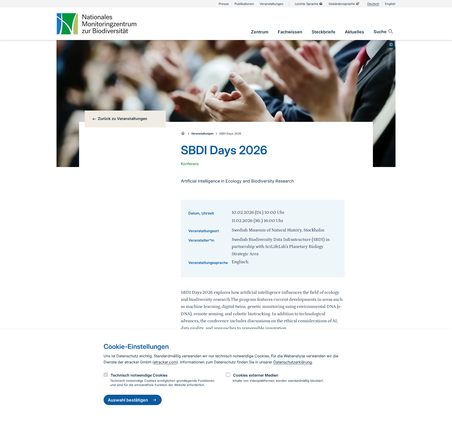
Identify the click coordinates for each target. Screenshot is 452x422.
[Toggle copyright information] (391, 44)
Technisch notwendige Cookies (139, 375)
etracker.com (165, 362)
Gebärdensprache (342, 4)
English (390, 4)
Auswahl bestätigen (128, 400)
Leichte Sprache (306, 4)
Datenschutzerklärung (292, 362)
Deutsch (373, 4)
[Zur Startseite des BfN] (183, 133)
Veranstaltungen (202, 133)
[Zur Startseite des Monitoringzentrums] (96, 23)
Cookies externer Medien (255, 375)
